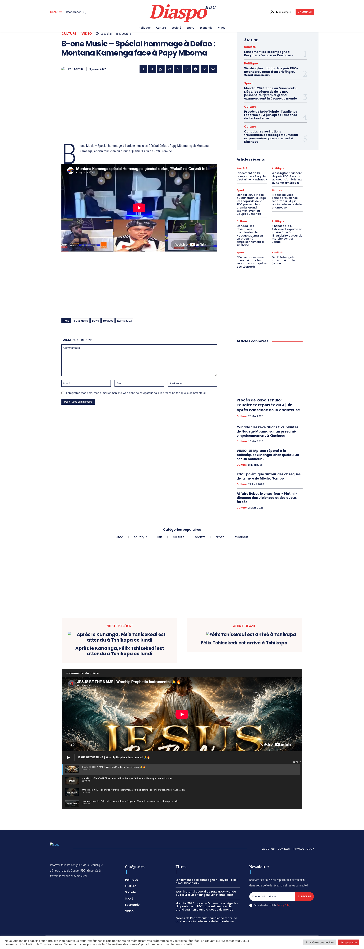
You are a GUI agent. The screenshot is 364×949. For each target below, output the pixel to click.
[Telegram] (195, 69)
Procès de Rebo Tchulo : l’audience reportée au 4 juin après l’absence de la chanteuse (270, 115)
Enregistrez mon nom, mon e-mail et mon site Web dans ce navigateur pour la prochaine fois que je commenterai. (136, 392)
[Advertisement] (139, 104)
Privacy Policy (283, 905)
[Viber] (169, 69)
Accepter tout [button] (348, 942)
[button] (76, 12)
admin (78, 69)
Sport (248, 83)
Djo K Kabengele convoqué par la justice (283, 260)
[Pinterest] (178, 69)
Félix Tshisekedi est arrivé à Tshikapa (244, 643)
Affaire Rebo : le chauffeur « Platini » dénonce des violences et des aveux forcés (267, 497)
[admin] (64, 69)
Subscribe (304, 896)
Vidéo (87, 33)
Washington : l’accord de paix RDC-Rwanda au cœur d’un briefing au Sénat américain (271, 71)
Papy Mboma (124, 320)
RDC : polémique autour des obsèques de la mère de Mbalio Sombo (269, 476)
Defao (95, 320)
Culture (69, 33)
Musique (108, 320)
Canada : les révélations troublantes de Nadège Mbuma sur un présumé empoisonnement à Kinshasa (271, 136)
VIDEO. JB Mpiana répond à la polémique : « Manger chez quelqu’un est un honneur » (268, 454)
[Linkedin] (187, 69)
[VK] (213, 69)
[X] (152, 69)
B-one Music (81, 320)
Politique (251, 63)
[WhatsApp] (161, 69)
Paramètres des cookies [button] (320, 942)
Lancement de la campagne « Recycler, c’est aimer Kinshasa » (268, 53)
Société (250, 46)
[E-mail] (204, 69)
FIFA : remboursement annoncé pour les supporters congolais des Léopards (252, 262)
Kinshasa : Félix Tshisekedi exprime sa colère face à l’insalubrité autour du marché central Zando (287, 234)
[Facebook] (143, 69)
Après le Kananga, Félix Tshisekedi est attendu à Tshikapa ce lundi (119, 651)
